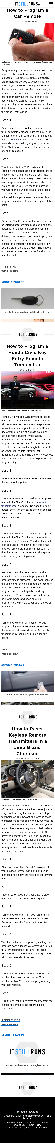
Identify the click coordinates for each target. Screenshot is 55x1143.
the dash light (14, 139)
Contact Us (32, 1122)
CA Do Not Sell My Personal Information (27, 1127)
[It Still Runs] (27, 4)
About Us (10, 1122)
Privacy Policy (34, 1125)
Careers (44, 1122)
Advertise (21, 1122)
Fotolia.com (5, 64)
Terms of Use (19, 1125)
